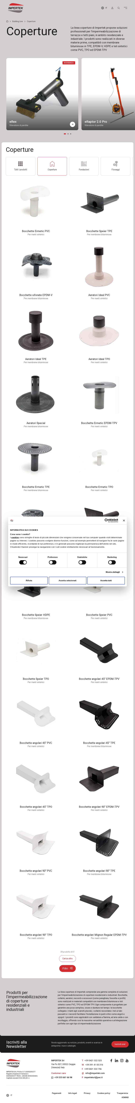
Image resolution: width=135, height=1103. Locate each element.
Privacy (87, 1093)
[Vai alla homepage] (16, 8)
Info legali (72, 1093)
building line (17, 21)
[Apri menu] (125, 8)
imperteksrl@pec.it (93, 1077)
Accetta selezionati (67, 580)
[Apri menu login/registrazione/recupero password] (112, 8)
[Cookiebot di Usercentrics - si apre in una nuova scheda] (106, 520)
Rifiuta (29, 580)
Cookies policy (103, 1093)
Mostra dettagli (113, 572)
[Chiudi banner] (124, 520)
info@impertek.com (95, 1073)
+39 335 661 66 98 (63, 1077)
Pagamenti (56, 1093)
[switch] (52, 562)
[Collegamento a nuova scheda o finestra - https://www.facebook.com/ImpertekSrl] (111, 1060)
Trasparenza (122, 1093)
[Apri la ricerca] (119, 8)
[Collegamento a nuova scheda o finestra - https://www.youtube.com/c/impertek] (127, 1060)
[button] (72, 124)
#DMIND (125, 1097)
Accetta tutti (106, 580)
